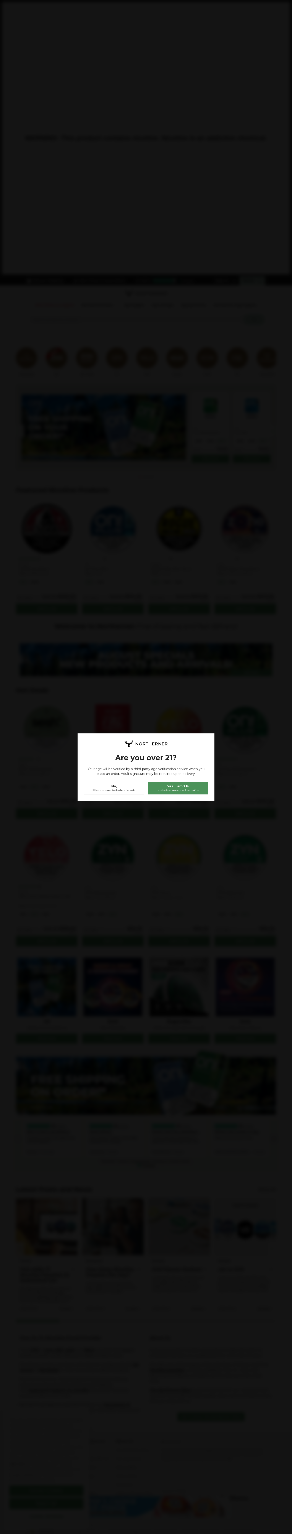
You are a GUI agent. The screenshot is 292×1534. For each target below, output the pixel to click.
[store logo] (146, 743)
